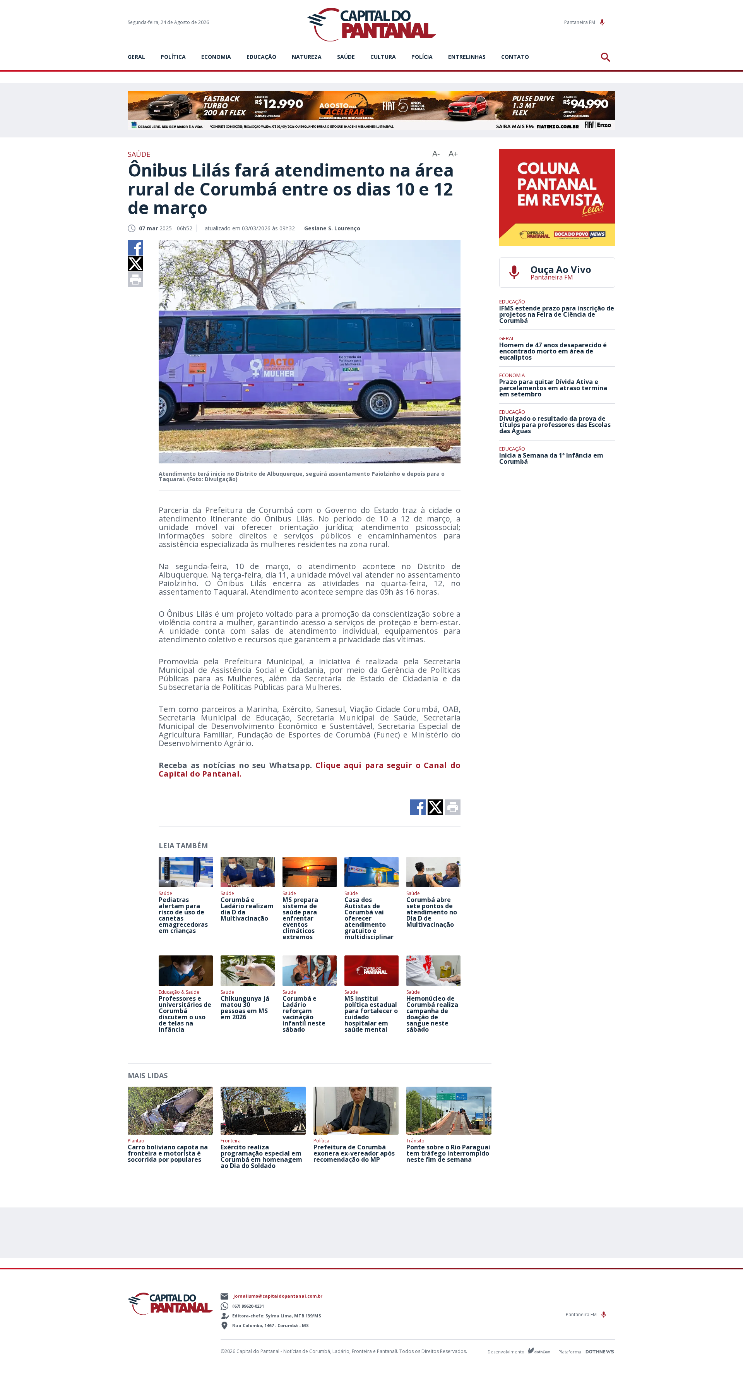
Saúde (346, 56)
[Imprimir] (135, 279)
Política (173, 56)
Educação (261, 56)
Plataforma (570, 1352)
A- (436, 153)
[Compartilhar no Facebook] (135, 248)
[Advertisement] (557, 528)
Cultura (383, 56)
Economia (216, 56)
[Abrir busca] (607, 57)
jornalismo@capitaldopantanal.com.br (277, 1296)
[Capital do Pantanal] (371, 25)
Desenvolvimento (507, 1351)
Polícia (422, 56)
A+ (453, 153)
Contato (515, 56)
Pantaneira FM (580, 22)
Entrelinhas (467, 56)
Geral (136, 56)
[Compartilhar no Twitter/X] (135, 263)
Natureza (307, 56)
